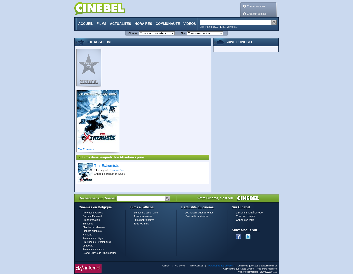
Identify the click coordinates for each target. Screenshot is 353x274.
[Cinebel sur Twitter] (250, 235)
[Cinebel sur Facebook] (238, 235)
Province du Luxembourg (97, 242)
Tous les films (141, 223)
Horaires (143, 23)
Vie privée (180, 265)
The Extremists (106, 166)
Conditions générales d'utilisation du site (257, 265)
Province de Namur (93, 249)
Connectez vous (256, 6)
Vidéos (189, 23)
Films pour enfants (144, 220)
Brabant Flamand (92, 216)
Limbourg (88, 245)
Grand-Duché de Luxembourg (99, 253)
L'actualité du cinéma (196, 216)
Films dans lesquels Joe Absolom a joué (113, 157)
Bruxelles (88, 223)
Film (183, 33)
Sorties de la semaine (146, 212)
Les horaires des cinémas (199, 212)
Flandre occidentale (94, 227)
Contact (166, 265)
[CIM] (88, 264)
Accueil (85, 23)
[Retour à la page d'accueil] (99, 9)
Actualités (120, 23)
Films (101, 23)
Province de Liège (93, 238)
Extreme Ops (117, 170)
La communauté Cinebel (249, 212)
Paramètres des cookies (220, 265)
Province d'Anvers (93, 212)
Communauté (168, 23)
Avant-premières (143, 216)
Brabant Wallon (91, 220)
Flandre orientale (92, 231)
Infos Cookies (196, 265)
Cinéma (132, 33)
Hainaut (87, 234)
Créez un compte (256, 13)
